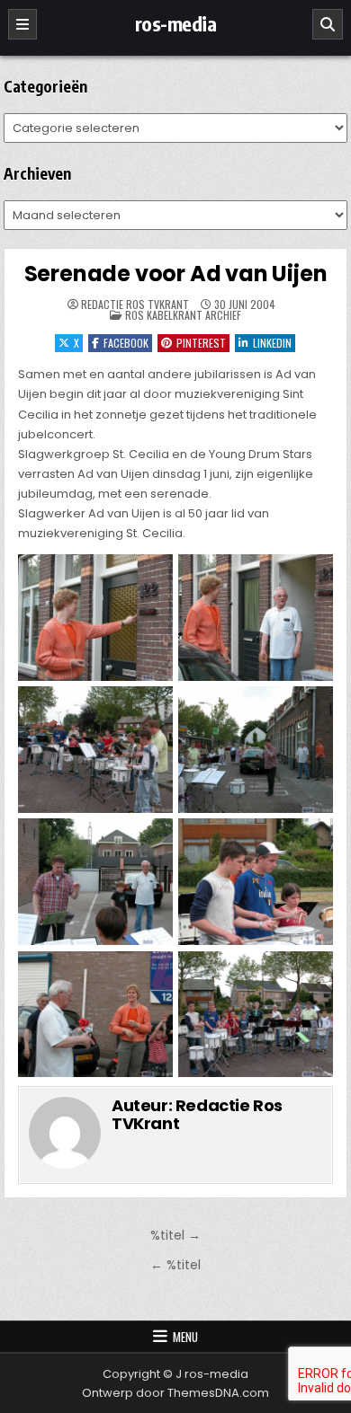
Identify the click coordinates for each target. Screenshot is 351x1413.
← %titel (175, 1265)
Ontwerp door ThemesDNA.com (175, 1392)
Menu (185, 1337)
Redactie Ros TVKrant (135, 304)
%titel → (175, 1235)
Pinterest (201, 342)
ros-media (176, 23)
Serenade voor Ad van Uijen (176, 273)
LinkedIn (272, 342)
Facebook (126, 342)
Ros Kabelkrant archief (183, 314)
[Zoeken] (327, 24)
